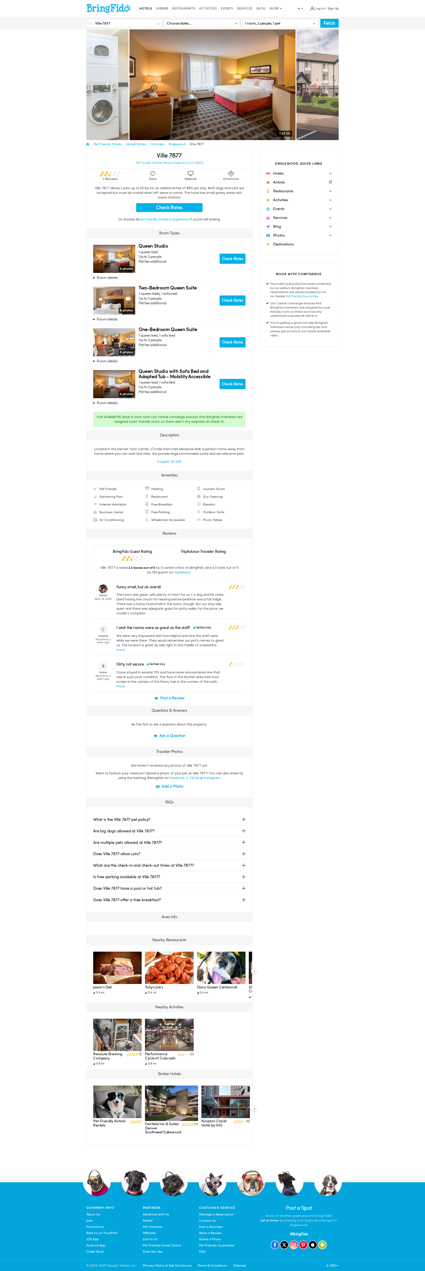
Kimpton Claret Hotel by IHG (213, 1123)
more (120, 650)
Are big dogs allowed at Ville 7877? (124, 830)
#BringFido (299, 1233)
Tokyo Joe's (154, 987)
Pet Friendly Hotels (108, 144)
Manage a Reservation (216, 1214)
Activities (208, 8)
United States (136, 144)
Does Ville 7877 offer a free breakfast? (127, 899)
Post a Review (172, 697)
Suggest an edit (169, 461)
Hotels (145, 8)
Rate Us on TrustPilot (102, 1233)
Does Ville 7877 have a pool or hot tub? (127, 888)
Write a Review (210, 1233)
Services (245, 8)
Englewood (177, 144)
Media (148, 1220)
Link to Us (150, 1239)
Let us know (270, 1220)
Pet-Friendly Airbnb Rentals (109, 1123)
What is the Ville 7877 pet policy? (121, 819)
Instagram (212, 778)
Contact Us (207, 1220)
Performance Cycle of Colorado (160, 1056)
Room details (107, 278)
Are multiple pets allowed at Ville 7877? (127, 842)
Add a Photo (172, 786)
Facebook (176, 778)
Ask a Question (171, 735)
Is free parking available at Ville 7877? (126, 876)
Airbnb (162, 8)
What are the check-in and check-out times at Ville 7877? (143, 865)
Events (227, 8)
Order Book (95, 1251)
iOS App (92, 1239)
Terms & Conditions (212, 1265)
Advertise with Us (156, 1214)
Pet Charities (152, 1227)
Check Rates (169, 207)
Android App (95, 1245)
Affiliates (149, 1233)
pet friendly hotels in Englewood (165, 219)
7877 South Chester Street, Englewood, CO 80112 (169, 163)
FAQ (202, 1251)
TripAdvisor (182, 572)
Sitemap (239, 1265)
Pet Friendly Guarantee (302, 296)
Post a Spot (299, 1207)
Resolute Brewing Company (107, 1056)
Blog (261, 8)
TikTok (194, 778)
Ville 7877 (197, 144)
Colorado (157, 144)
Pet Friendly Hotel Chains (162, 1245)
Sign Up (333, 8)
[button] (299, 173)
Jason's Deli (102, 987)
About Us (93, 1214)
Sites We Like (152, 1251)
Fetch (329, 23)
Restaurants (183, 8)
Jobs (89, 1220)
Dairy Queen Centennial (217, 987)
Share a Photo (210, 1239)
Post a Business (211, 1227)
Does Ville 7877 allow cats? (116, 853)
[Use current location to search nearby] (158, 23)
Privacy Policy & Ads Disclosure (167, 1265)
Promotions (95, 1227)
